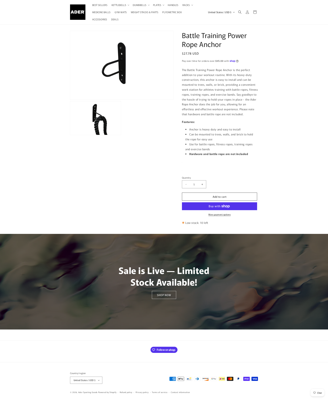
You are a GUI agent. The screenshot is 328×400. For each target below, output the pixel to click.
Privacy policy (142, 392)
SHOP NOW (164, 295)
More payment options (219, 214)
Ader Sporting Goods (88, 392)
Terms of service (159, 392)
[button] (120, 5)
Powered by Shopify (107, 392)
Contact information (180, 392)
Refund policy (126, 392)
